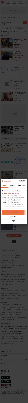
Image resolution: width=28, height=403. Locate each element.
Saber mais (13, 216)
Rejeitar (14, 221)
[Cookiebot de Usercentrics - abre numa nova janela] (19, 181)
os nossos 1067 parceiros (12, 193)
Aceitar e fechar (14, 211)
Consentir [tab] (4, 185)
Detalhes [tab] (12, 185)
